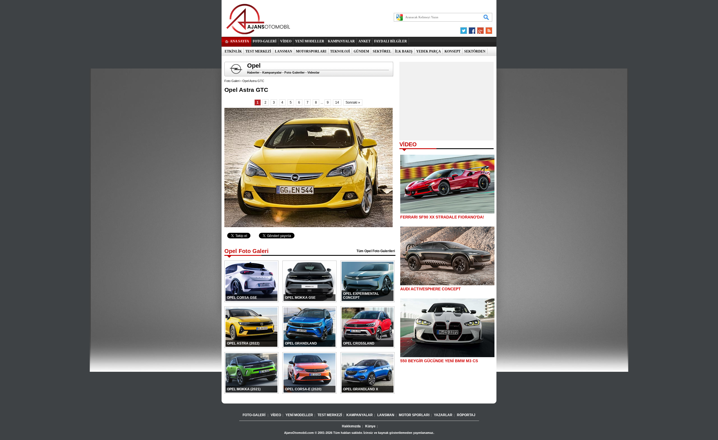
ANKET (364, 41)
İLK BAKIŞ (404, 51)
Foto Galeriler (294, 72)
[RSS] (487, 29)
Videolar (313, 72)
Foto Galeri (232, 81)
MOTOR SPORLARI (414, 415)
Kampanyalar (272, 72)
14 (337, 102)
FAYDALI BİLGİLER (390, 41)
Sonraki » (353, 102)
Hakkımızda (351, 426)
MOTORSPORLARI (311, 51)
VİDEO (285, 41)
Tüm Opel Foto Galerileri (375, 251)
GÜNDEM (361, 51)
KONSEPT (453, 51)
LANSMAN (283, 51)
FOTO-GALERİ (265, 41)
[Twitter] (464, 29)
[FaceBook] (472, 29)
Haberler (253, 72)
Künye (370, 426)
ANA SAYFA (239, 41)
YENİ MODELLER (309, 41)
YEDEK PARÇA (428, 51)
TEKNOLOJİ (340, 51)
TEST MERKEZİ (258, 51)
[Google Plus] (480, 29)
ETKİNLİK (233, 51)
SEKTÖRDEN (474, 51)
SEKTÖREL (382, 51)
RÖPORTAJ (466, 415)
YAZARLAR (443, 415)
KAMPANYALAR (341, 41)
